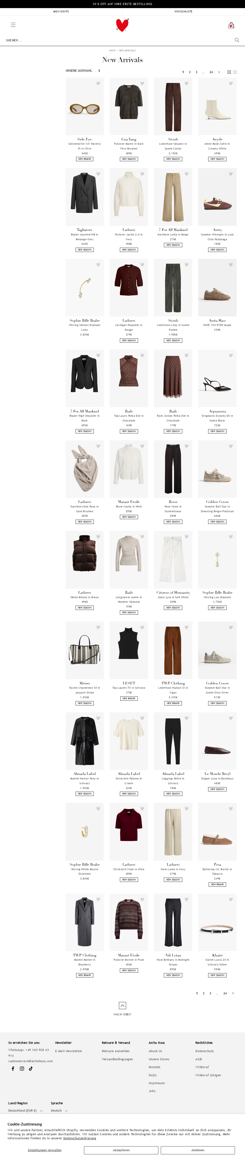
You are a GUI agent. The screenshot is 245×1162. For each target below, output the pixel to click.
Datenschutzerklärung (79, 1138)
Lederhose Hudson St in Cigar (173, 690)
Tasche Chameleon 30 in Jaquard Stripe (84, 690)
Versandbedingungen (117, 1059)
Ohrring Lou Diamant (217, 597)
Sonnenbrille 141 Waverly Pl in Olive (84, 146)
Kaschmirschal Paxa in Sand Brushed (85, 509)
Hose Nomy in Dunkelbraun (173, 509)
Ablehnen (197, 1150)
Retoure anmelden (116, 1051)
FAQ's (153, 1075)
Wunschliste (184, 11)
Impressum (157, 1083)
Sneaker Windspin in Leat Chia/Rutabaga (217, 237)
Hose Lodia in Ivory (173, 869)
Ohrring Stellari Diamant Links (84, 327)
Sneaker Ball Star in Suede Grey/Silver (217, 690)
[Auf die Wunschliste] (98, 83)
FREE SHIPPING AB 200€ (122, 4)
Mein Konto (61, 11)
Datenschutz (204, 1051)
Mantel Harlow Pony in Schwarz (84, 781)
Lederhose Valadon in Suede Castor (173, 146)
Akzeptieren (121, 1150)
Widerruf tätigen (208, 1075)
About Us (155, 1051)
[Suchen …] (237, 40)
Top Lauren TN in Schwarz (128, 687)
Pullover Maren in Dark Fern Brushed (129, 146)
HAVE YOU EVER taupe (217, 325)
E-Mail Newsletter (68, 1051)
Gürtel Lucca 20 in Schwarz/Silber (217, 962)
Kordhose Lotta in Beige (173, 234)
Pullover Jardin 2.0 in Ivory (129, 237)
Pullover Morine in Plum (129, 959)
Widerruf (202, 1067)
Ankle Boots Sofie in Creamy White (217, 146)
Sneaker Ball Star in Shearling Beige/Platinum (217, 509)
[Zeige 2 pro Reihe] (235, 72)
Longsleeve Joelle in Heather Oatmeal (129, 599)
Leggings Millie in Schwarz (173, 781)
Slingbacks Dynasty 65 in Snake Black (217, 418)
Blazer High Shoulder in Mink (85, 418)
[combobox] (123, 40)
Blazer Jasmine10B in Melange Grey (84, 237)
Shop (112, 50)
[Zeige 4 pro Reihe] (229, 72)
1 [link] (183, 72)
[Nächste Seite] (219, 72)
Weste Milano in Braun (85, 597)
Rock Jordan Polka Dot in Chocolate (173, 418)
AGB (198, 1059)
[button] (2, 18)
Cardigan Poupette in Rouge (129, 327)
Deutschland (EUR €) (22, 1110)
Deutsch (56, 1110)
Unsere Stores (159, 1059)
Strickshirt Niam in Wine (128, 869)
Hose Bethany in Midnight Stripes (173, 962)
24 (211, 72)
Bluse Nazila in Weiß (129, 506)
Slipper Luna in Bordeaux (217, 778)
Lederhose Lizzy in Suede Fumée (173, 327)
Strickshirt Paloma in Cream (129, 781)
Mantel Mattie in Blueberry (84, 962)
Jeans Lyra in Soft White (173, 597)
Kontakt (155, 1067)
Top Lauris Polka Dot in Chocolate (129, 418)
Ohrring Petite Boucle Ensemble (85, 871)
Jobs (152, 1091)
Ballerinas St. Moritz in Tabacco (217, 871)
